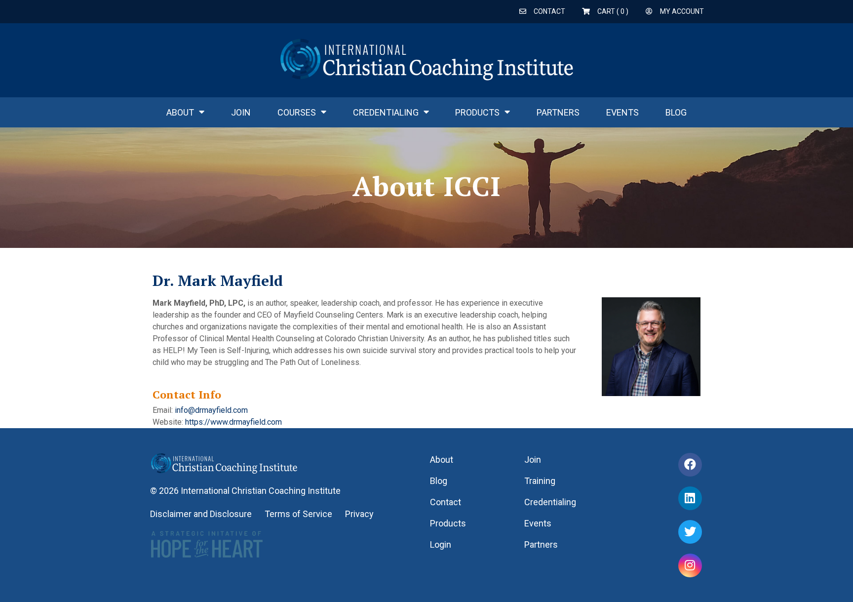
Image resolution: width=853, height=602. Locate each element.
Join (241, 112)
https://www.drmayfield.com (233, 422)
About (180, 112)
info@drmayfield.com (211, 410)
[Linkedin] (690, 498)
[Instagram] (690, 565)
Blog (676, 112)
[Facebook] (690, 465)
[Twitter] (690, 532)
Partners (558, 112)
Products (477, 112)
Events (622, 112)
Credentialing (386, 112)
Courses (296, 112)
